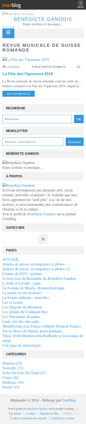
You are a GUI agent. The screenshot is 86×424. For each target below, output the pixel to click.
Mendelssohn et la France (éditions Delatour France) (41, 326)
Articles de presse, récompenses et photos (33, 263)
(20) (10, 377)
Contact (31, 413)
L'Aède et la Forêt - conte (21, 283)
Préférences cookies (63, 418)
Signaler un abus (50, 413)
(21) (24, 372)
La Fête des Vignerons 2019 (27, 74)
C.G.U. (69, 413)
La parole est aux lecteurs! (22, 292)
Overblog (69, 400)
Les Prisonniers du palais (21, 316)
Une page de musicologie (21, 345)
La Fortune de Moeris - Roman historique (33, 287)
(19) (13, 382)
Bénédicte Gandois (43, 19)
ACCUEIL (10, 259)
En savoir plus (18, 93)
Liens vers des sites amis (20, 321)
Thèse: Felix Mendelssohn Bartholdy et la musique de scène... (42, 338)
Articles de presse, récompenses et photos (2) (36, 268)
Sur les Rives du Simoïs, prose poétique (32, 330)
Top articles (15, 413)
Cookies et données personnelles (28, 418)
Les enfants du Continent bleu (25, 311)
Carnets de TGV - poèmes (22, 273)
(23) (12, 363)
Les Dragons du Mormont (22, 306)
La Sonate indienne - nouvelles (25, 297)
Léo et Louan (12, 302)
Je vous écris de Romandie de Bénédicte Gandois (39, 278)
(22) (12, 367)
